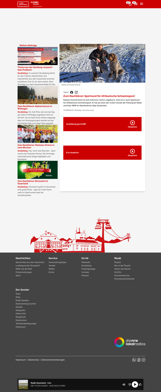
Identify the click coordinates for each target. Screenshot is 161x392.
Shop (18, 297)
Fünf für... (118, 272)
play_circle (135, 384)
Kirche (51, 272)
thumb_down (129, 384)
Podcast (85, 275)
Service (53, 258)
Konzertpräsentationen (124, 279)
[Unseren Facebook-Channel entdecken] (139, 360)
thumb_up (140, 384)
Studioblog (86, 265)
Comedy (85, 272)
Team (18, 294)
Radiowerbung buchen (26, 304)
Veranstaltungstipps (57, 262)
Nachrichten (23, 258)
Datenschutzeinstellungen (53, 360)
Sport (18, 275)
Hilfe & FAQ (21, 314)
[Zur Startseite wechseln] (23, 4)
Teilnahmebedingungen (26, 323)
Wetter (52, 269)
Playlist (117, 262)
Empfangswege (88, 269)
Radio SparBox (22, 300)
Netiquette (20, 310)
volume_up (124, 384)
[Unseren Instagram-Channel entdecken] (143, 360)
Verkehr (52, 265)
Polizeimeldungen (24, 272)
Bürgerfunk (21, 317)
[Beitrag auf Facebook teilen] (71, 92)
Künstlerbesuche (121, 275)
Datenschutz (21, 320)
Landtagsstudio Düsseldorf (28, 265)
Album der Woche (122, 269)
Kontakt (19, 307)
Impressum (21, 327)
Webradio (85, 262)
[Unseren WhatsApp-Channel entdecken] (134, 360)
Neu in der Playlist (122, 265)
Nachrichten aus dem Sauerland (30, 262)
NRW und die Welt (24, 269)
